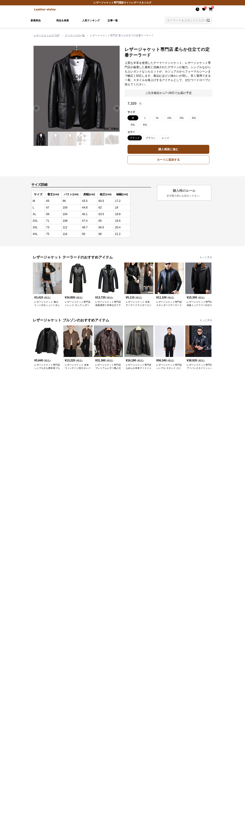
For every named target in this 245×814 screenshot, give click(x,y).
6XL (145, 124)
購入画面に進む (168, 149)
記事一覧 (113, 20)
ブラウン (151, 137)
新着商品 (36, 20)
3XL (182, 117)
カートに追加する (168, 159)
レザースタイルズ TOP (47, 35)
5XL (133, 124)
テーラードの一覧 (75, 35)
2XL (169, 117)
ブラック (135, 137)
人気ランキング (91, 20)
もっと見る (206, 257)
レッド (165, 137)
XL (157, 117)
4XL (194, 117)
